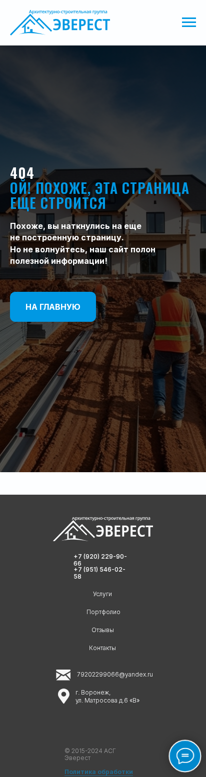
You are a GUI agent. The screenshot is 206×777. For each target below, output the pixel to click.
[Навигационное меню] (189, 22)
